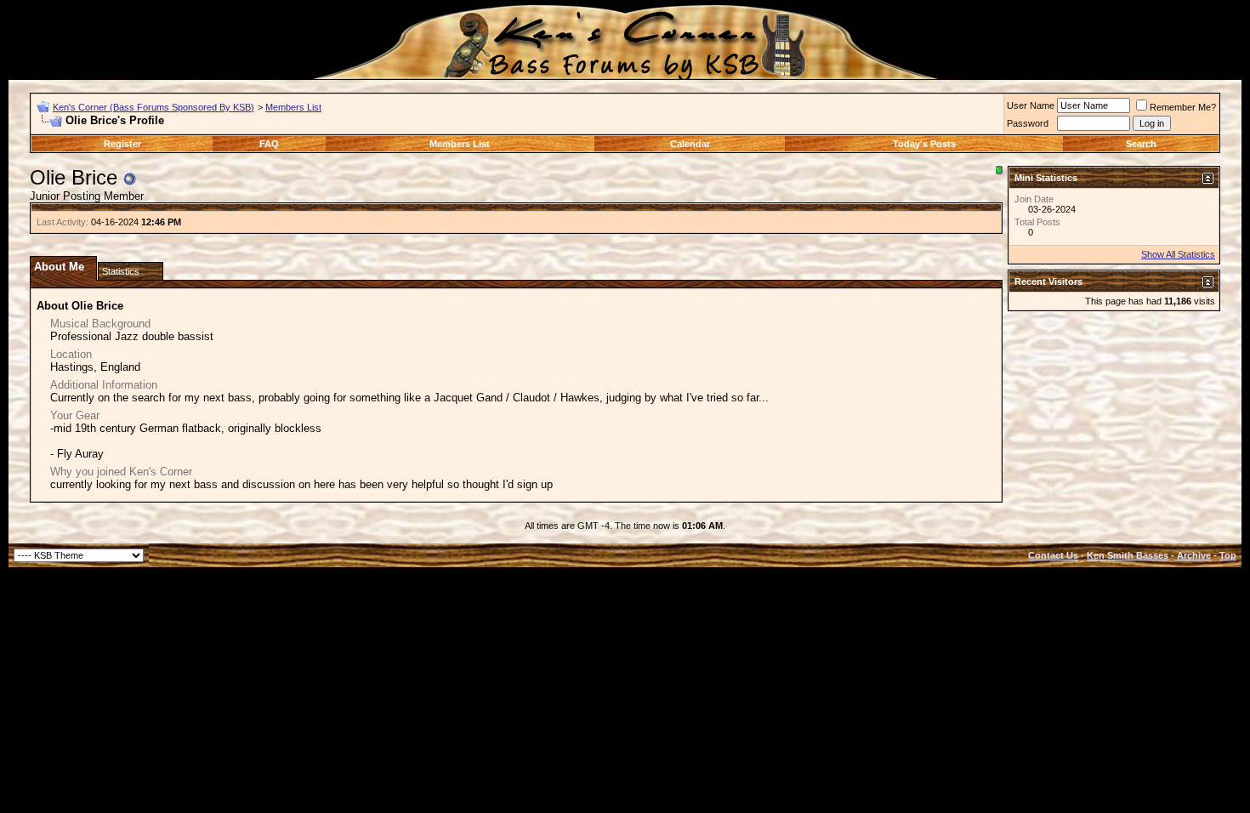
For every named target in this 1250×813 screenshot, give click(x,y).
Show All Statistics (1178, 254)
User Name (1030, 105)
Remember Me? (1183, 107)
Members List (293, 107)
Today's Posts (924, 144)
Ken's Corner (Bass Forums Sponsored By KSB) (153, 107)
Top (1227, 555)
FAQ (269, 144)
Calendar (690, 144)
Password (1027, 123)
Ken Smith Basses (1127, 555)
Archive (1194, 555)
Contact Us (1053, 555)
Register (122, 144)
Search (1141, 144)
